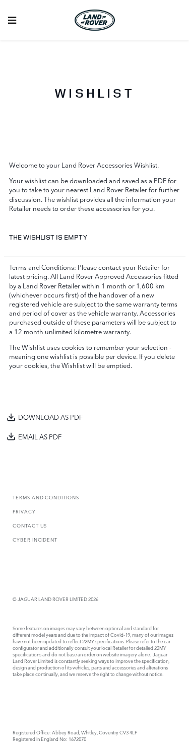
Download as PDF (50, 416)
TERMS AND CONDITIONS (46, 497)
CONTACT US (30, 525)
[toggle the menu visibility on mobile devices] (12, 20)
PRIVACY (24, 511)
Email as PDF (39, 436)
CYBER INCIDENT (35, 539)
